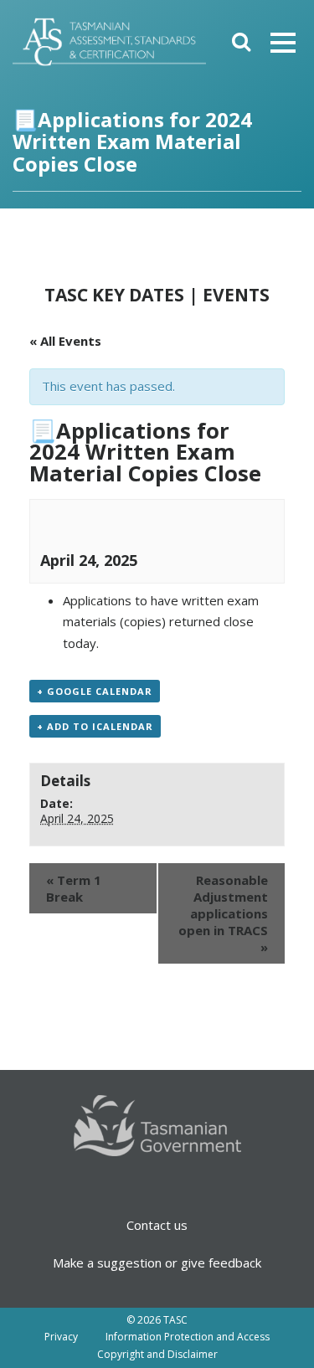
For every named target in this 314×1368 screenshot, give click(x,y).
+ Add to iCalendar (95, 726)
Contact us (157, 1224)
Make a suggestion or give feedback (157, 1262)
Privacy (61, 1336)
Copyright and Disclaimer (157, 1354)
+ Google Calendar (94, 691)
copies (143, 621)
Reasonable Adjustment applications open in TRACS (223, 913)
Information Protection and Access (188, 1336)
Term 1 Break (73, 888)
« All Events (65, 340)
